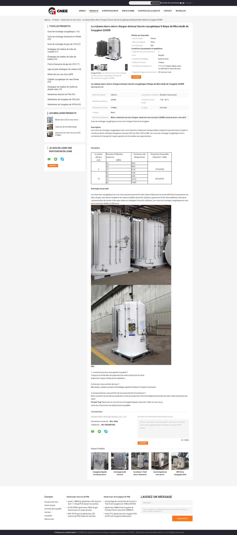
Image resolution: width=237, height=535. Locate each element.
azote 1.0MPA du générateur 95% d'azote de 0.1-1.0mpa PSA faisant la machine (84, 502)
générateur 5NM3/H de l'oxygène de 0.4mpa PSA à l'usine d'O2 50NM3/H (119, 509)
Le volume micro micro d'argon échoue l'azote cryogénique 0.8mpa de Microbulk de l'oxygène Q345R (108, 75)
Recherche (155, 3)
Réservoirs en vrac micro (71, 20)
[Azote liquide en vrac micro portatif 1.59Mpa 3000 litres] (160, 461)
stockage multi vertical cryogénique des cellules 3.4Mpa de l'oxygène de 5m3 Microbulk (120, 473)
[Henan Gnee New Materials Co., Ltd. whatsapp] (57, 159)
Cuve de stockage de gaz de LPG (62, 44)
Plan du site (49, 519)
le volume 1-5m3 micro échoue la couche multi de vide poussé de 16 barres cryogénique (140, 473)
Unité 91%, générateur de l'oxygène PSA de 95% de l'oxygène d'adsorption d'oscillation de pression (121, 515)
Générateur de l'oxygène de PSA (62, 99)
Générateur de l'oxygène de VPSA (62, 104)
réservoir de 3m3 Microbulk (66, 127)
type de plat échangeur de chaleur (62, 69)
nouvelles (181, 11)
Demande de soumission (169, 3)
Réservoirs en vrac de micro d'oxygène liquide (120, 402)
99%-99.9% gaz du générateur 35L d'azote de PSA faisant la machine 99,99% (82, 515)
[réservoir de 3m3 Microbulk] (50, 127)
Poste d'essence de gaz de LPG (62, 64)
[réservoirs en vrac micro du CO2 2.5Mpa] (50, 134)
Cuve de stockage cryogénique (61, 31)
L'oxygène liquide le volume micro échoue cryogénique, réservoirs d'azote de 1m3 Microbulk (100, 473)
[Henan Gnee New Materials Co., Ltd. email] (51, 159)
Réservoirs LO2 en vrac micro (66, 120)
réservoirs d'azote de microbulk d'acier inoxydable (110, 405)
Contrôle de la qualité (149, 11)
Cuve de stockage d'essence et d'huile (64, 36)
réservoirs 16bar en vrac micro (150, 402)
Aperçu (82, 11)
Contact (168, 11)
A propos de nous (110, 11)
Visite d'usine (128, 11)
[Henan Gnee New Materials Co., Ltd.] (58, 11)
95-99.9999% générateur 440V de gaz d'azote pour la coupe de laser (83, 509)
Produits (93, 11)
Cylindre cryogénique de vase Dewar (63, 79)
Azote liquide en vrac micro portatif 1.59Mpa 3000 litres (160, 473)
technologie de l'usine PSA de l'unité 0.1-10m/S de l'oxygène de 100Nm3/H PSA (121, 502)
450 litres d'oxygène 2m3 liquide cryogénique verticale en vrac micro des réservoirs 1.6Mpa (180, 473)
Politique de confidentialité (65, 532)
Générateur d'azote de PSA (59, 94)
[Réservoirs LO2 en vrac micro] (50, 120)
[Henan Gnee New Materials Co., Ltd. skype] (64, 159)
